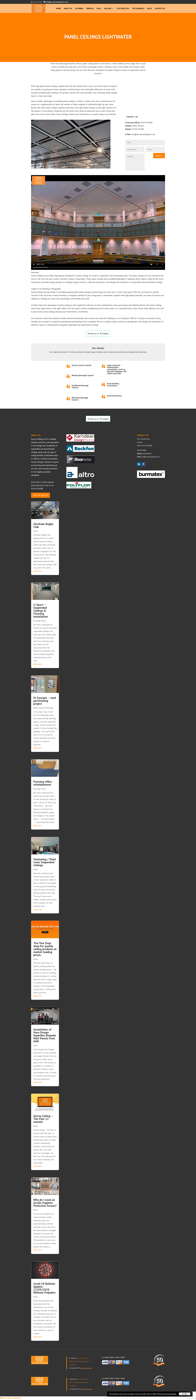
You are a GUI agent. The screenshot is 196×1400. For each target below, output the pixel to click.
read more (37, 571)
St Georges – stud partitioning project (44, 701)
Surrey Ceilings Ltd (86, 1368)
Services (90, 9)
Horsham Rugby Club (43, 525)
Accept (184, 1394)
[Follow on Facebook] (143, 464)
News (35, 531)
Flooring (79, 9)
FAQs (99, 9)
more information (171, 1394)
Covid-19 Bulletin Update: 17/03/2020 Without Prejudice (44, 1288)
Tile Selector (123, 9)
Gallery (107, 9)
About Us (68, 9)
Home (58, 9)
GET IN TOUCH (40, 495)
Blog (149, 9)
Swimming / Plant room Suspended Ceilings (44, 862)
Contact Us (160, 9)
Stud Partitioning (46, 708)
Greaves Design (82, 1358)
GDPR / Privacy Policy (75, 1361)
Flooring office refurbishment (42, 783)
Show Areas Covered (10, 1398)
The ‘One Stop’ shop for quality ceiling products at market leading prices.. (44, 949)
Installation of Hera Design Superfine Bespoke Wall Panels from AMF (44, 1035)
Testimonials (138, 9)
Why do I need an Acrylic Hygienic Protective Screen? (45, 1203)
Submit (159, 155)
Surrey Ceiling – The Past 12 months (43, 1119)
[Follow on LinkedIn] (139, 464)
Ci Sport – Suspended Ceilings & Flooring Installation (40, 610)
